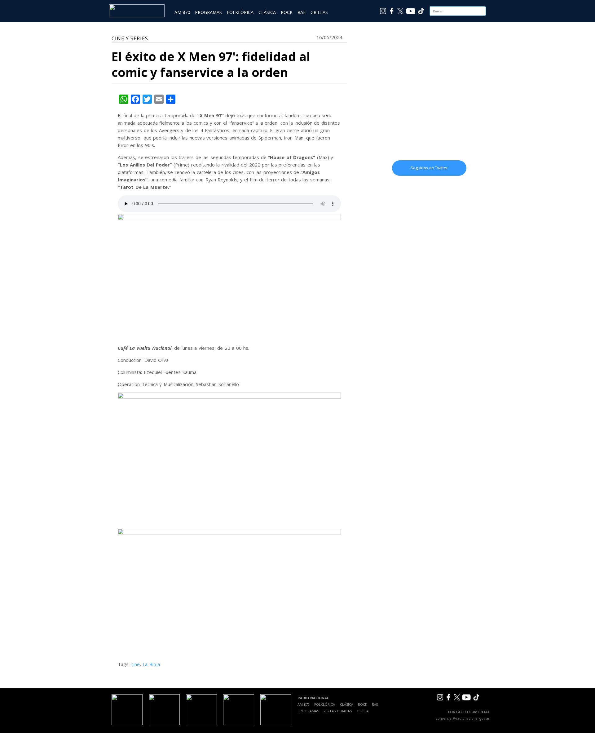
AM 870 (182, 12)
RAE (302, 12)
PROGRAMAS (208, 12)
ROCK (287, 12)
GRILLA (362, 711)
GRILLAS (319, 12)
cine (135, 664)
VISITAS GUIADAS (338, 711)
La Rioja (151, 664)
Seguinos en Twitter (429, 168)
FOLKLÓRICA (240, 12)
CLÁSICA (267, 12)
